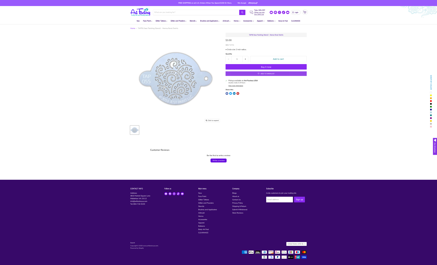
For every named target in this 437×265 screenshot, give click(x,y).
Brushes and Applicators (209, 20)
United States (295, 244)
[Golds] (431, 121)
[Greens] (431, 107)
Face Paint (147, 20)
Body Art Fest (283, 21)
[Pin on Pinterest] (237, 93)
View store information (235, 86)
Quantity (229, 54)
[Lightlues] (431, 112)
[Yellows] (431, 95)
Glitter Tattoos (161, 20)
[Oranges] (431, 98)
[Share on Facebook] (227, 93)
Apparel (260, 20)
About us (235, 196)
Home (132, 28)
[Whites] (431, 92)
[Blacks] (431, 104)
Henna (236, 20)
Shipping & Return (239, 206)
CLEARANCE (295, 21)
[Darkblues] (431, 109)
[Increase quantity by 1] (245, 59)
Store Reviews (237, 213)
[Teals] (431, 115)
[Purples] (431, 118)
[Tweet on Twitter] (230, 93)
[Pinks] (431, 126)
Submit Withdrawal (239, 209)
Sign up (299, 199)
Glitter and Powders (178, 20)
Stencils (193, 20)
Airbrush (226, 20)
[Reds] (431, 101)
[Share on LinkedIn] (234, 93)
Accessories (248, 20)
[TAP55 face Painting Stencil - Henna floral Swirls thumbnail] (134, 130)
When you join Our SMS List (259, 13)
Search (132, 243)
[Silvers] (431, 124)
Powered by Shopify (137, 248)
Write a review (218, 160)
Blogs (234, 193)
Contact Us (236, 200)
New (138, 21)
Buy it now (266, 67)
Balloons (270, 20)
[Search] (242, 12)
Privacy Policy (237, 203)
